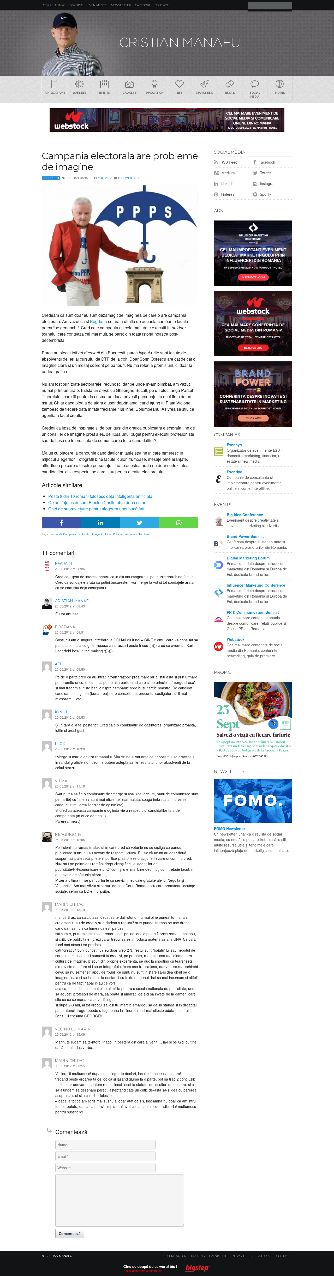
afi (58, 664)
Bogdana (98, 321)
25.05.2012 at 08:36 (70, 568)
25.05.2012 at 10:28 (70, 748)
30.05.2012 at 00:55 (70, 1065)
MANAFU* (167, 43)
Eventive (234, 471)
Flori (61, 743)
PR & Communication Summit (253, 612)
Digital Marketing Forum (248, 558)
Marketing (204, 92)
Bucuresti (51, 178)
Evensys (234, 444)
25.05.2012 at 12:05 (70, 839)
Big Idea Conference (245, 514)
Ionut (61, 712)
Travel (280, 92)
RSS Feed (228, 162)
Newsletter (121, 5)
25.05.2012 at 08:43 (70, 606)
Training (76, 5)
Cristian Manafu (73, 601)
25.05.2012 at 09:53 (70, 717)
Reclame (144, 534)
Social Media (255, 94)
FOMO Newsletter (229, 828)
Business (79, 92)
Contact (162, 5)
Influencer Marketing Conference (256, 585)
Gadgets (129, 92)
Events (104, 92)
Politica (117, 534)
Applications (55, 92)
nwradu (64, 563)
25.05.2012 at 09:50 (70, 669)
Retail (230, 92)
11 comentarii (128, 178)
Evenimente (97, 5)
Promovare (130, 534)
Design (95, 534)
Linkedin (227, 183)
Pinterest (227, 194)
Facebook (266, 162)
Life (179, 92)
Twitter (265, 172)
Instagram (268, 183)
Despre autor (53, 5)
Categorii (143, 5)
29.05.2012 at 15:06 (70, 1034)
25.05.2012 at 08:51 (70, 632)
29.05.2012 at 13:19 (70, 909)
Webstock (235, 639)
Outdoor (106, 534)
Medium (227, 172)
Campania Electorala (76, 534)
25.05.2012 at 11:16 (70, 786)
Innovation (154, 92)
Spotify (265, 194)
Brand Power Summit (245, 536)
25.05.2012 (104, 178)
